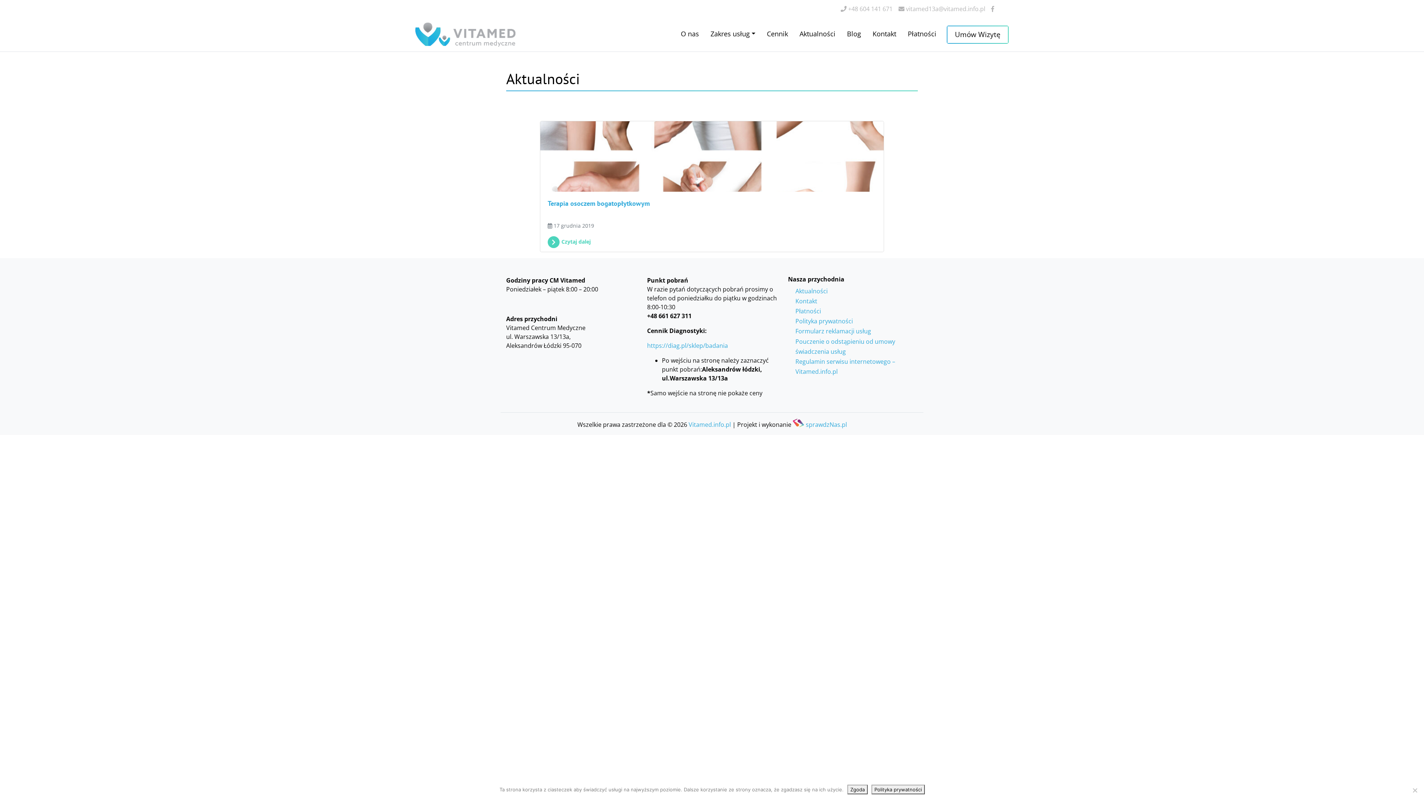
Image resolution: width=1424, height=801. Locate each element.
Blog (854, 33)
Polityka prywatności (824, 321)
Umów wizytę (978, 34)
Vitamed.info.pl (710, 425)
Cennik (777, 33)
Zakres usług (730, 33)
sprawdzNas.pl (826, 424)
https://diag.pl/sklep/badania (687, 346)
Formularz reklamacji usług (833, 331)
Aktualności (817, 33)
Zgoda (857, 789)
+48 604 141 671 (870, 9)
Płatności (922, 33)
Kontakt (884, 33)
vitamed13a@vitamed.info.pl (944, 9)
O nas (690, 33)
